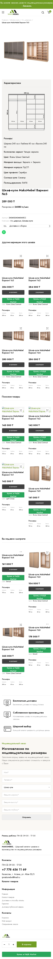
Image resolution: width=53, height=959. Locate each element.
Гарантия (5, 903)
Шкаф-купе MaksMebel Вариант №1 (13, 351)
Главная (5, 20)
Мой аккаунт (6, 921)
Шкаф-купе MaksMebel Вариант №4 (39, 351)
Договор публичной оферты (13, 907)
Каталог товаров (8, 897)
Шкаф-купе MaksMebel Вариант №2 (39, 279)
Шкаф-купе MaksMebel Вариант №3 (13, 279)
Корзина (5, 917)
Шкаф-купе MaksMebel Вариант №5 (39, 490)
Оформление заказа (10, 924)
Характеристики (12, 83)
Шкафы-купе (15, 20)
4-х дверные (26, 20)
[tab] (12, 83)
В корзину (26, 944)
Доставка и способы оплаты (13, 900)
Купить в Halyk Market (26, 954)
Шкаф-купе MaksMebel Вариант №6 (39, 628)
